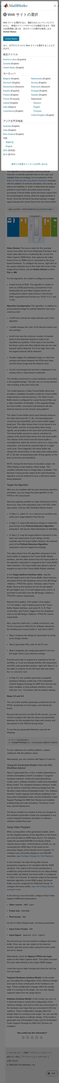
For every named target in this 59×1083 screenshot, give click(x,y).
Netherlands (36, 78)
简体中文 (10, 142)
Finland (6, 95)
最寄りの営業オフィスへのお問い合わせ (29, 164)
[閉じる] (55, 6)
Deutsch (37, 103)
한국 (5, 154)
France (6, 99)
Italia (5, 107)
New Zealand (9, 134)
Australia (7, 126)
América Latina (10, 59)
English (37, 107)
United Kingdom (38, 115)
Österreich (36, 86)
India (5, 130)
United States (9, 67)
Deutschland (8, 86)
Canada (6, 63)
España (6, 91)
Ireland (6, 103)
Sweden (34, 95)
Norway (34, 82)
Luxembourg (9, 111)
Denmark (7, 82)
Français (37, 111)
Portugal (35, 91)
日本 (5, 150)
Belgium (6, 78)
